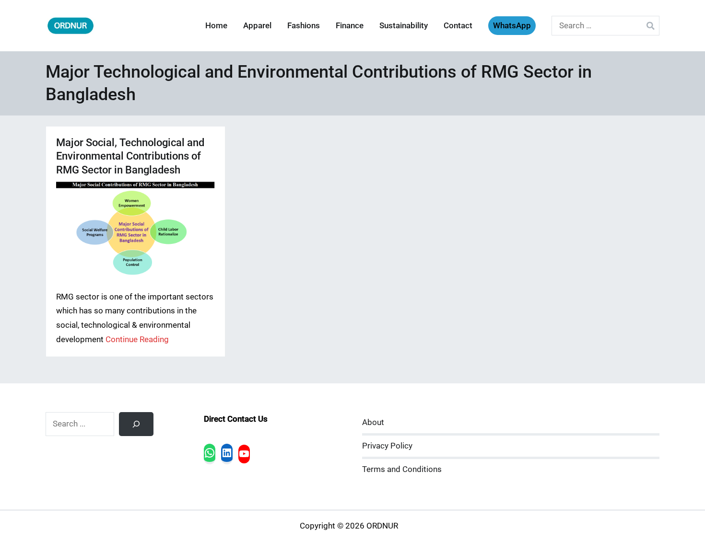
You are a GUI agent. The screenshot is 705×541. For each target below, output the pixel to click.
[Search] (136, 424)
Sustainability (403, 25)
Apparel (257, 25)
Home (216, 25)
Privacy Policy (387, 445)
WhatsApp (512, 25)
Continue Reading (137, 339)
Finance (350, 25)
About (373, 422)
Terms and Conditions (402, 469)
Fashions (303, 25)
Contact (458, 25)
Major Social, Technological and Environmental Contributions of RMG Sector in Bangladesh (130, 156)
